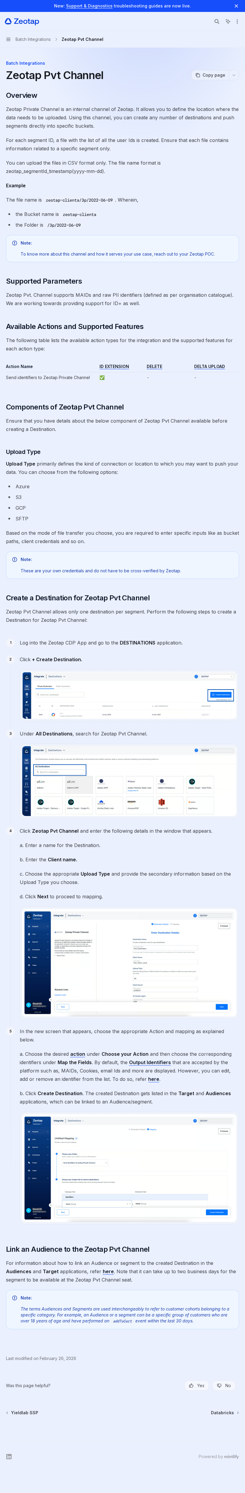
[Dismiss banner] (236, 6)
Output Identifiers (150, 1062)
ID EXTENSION (114, 366)
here (153, 1079)
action (77, 1054)
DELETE (154, 366)
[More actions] (237, 21)
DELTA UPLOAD (209, 366)
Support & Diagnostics (89, 5)
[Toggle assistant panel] (228, 21)
